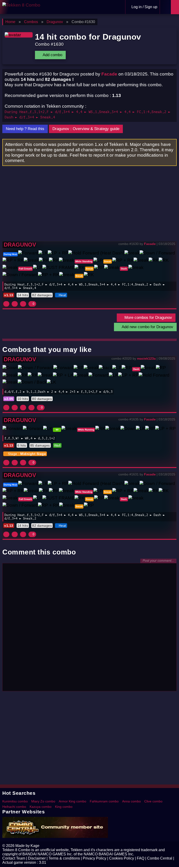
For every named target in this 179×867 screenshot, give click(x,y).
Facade (109, 73)
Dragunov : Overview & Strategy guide (85, 129)
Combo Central (159, 858)
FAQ (140, 858)
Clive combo (153, 801)
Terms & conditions (64, 858)
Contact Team (13, 858)
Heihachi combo (14, 807)
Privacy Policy (94, 858)
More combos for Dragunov (147, 317)
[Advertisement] (89, 206)
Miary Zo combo (43, 801)
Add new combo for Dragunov (146, 327)
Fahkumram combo (104, 801)
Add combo (51, 55)
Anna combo (131, 801)
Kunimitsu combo (15, 801)
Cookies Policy (121, 858)
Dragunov (20, 244)
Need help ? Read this (25, 129)
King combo (63, 807)
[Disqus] (89, 629)
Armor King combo (72, 801)
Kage (35, 846)
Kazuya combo (41, 807)
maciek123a (146, 358)
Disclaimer (37, 858)
